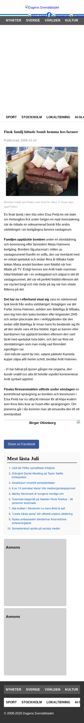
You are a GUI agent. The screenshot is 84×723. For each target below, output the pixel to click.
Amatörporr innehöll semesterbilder (33, 483)
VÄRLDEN (52, 20)
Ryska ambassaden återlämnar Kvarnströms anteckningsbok (39, 521)
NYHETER (13, 20)
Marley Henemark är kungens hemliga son (38, 494)
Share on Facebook (21, 444)
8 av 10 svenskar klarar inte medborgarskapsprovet (43, 488)
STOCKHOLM (31, 117)
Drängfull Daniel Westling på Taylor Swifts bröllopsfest (37, 475)
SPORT (11, 117)
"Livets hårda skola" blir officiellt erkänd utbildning (42, 514)
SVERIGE (33, 20)
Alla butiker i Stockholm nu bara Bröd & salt (38, 508)
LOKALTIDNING (58, 117)
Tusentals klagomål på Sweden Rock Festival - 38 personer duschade (42, 501)
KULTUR (71, 20)
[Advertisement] (42, 69)
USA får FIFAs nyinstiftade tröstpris (33, 468)
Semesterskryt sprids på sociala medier (36, 528)
